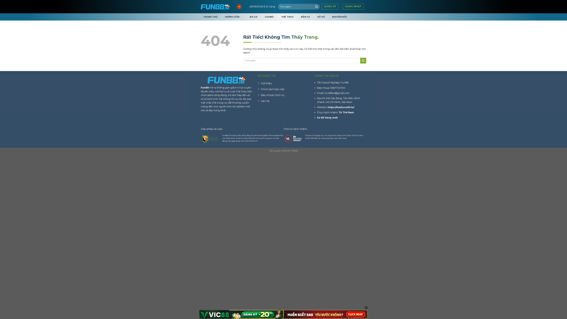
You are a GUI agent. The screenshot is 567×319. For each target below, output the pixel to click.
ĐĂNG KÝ (330, 6)
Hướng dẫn (232, 17)
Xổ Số (321, 17)
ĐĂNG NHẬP (353, 6)
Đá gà (253, 17)
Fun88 (205, 87)
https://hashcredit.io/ (341, 107)
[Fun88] (215, 6)
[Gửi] (317, 6)
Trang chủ (210, 17)
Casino (269, 17)
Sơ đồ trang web (327, 117)
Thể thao (287, 17)
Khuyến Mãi (339, 17)
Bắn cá (305, 17)
